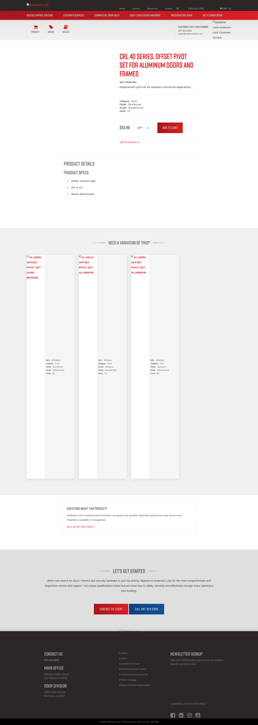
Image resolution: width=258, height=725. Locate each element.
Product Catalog (127, 680)
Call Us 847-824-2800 (79, 527)
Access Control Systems (40, 15)
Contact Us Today (111, 609)
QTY (140, 128)
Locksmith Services (73, 15)
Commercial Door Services (133, 674)
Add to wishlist (128, 142)
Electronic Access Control (132, 669)
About (122, 8)
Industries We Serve (181, 15)
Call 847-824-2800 (146, 609)
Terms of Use (142, 722)
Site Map (154, 722)
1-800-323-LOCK (196, 8)
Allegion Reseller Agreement (134, 685)
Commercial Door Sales (106, 15)
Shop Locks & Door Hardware (145, 15)
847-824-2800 (51, 660)
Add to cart (170, 127)
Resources (152, 8)
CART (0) (226, 8)
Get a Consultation (212, 15)
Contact (168, 8)
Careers (136, 8)
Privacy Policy (128, 722)
